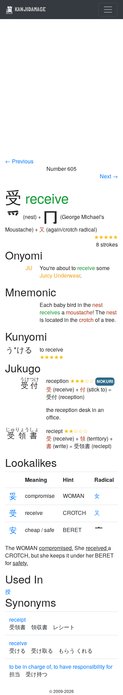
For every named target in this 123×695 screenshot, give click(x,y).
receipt (17, 619)
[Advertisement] (61, 92)
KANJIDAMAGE (29, 9)
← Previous (19, 161)
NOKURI (105, 381)
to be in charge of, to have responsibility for (60, 666)
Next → (109, 176)
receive (18, 643)
